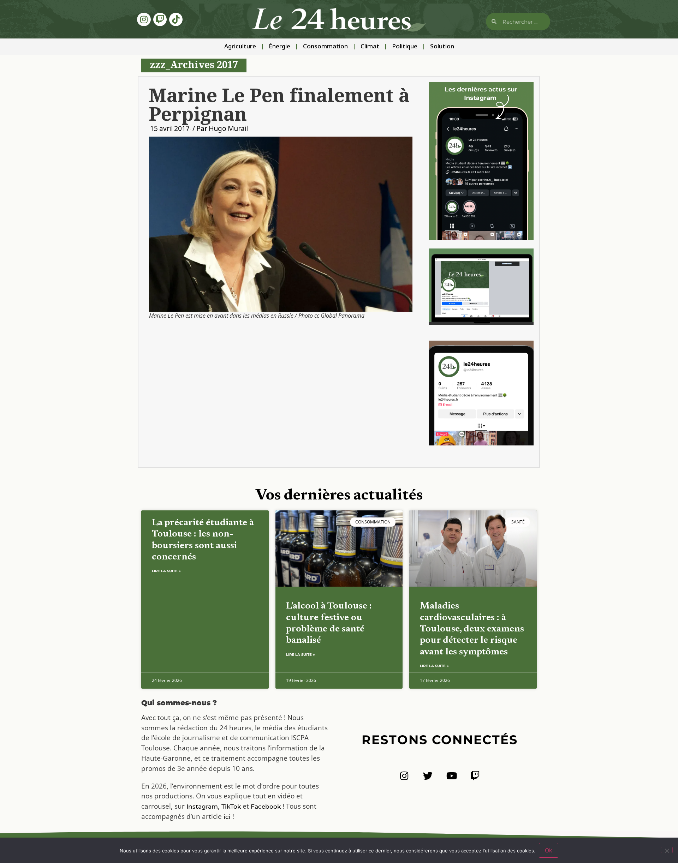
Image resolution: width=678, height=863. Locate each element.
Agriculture (240, 47)
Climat (370, 47)
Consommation (325, 47)
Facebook (266, 806)
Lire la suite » (166, 571)
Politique (404, 47)
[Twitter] (428, 775)
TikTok (231, 806)
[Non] (667, 850)
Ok (548, 850)
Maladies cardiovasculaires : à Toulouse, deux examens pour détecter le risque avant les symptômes (472, 629)
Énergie (279, 47)
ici (227, 816)
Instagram (202, 806)
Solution (442, 47)
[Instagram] (143, 19)
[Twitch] (160, 19)
